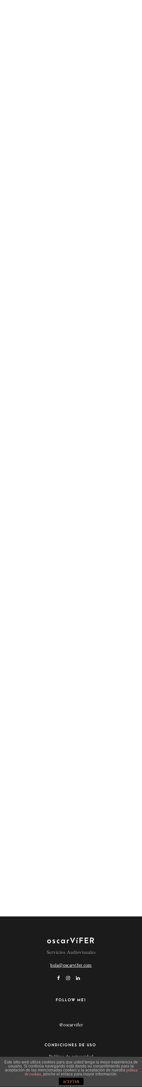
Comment (18, 882)
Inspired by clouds (32, 730)
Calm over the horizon (37, 544)
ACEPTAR (71, 1082)
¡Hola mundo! (25, 438)
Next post (64, 833)
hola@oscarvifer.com (70, 965)
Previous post (77, 815)
